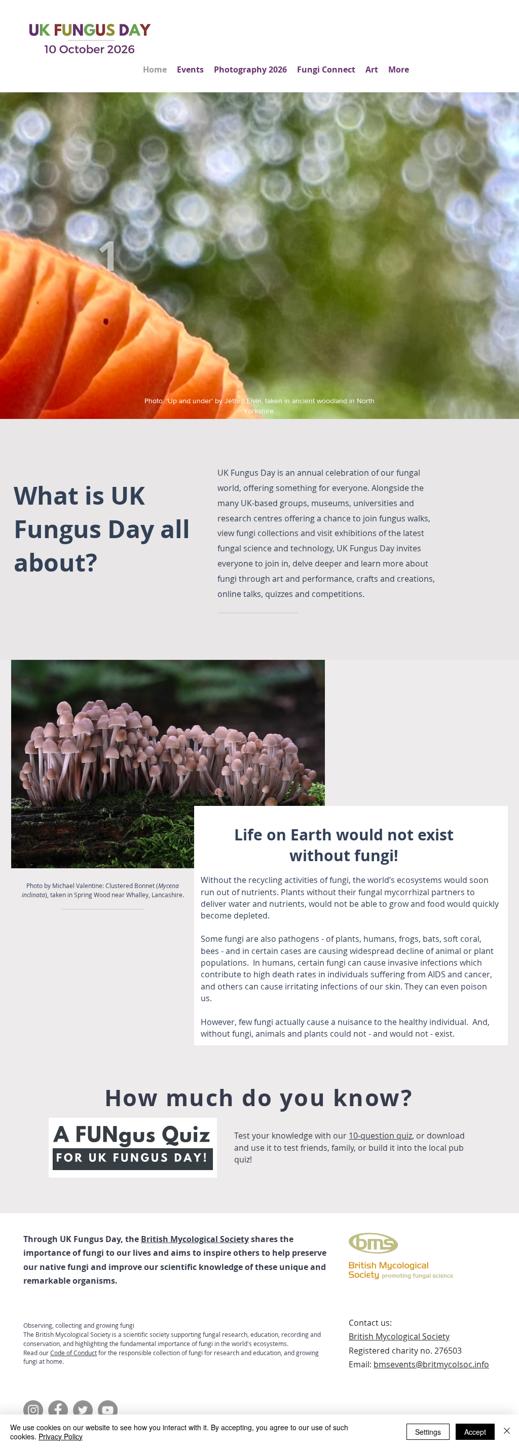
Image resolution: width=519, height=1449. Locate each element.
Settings (428, 1432)
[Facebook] (58, 1410)
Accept (475, 1432)
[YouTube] (108, 1410)
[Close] (507, 1432)
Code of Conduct (73, 1353)
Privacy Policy (61, 1436)
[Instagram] (33, 1410)
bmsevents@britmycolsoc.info (431, 1364)
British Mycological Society (195, 1239)
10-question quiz (380, 1135)
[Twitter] (83, 1410)
